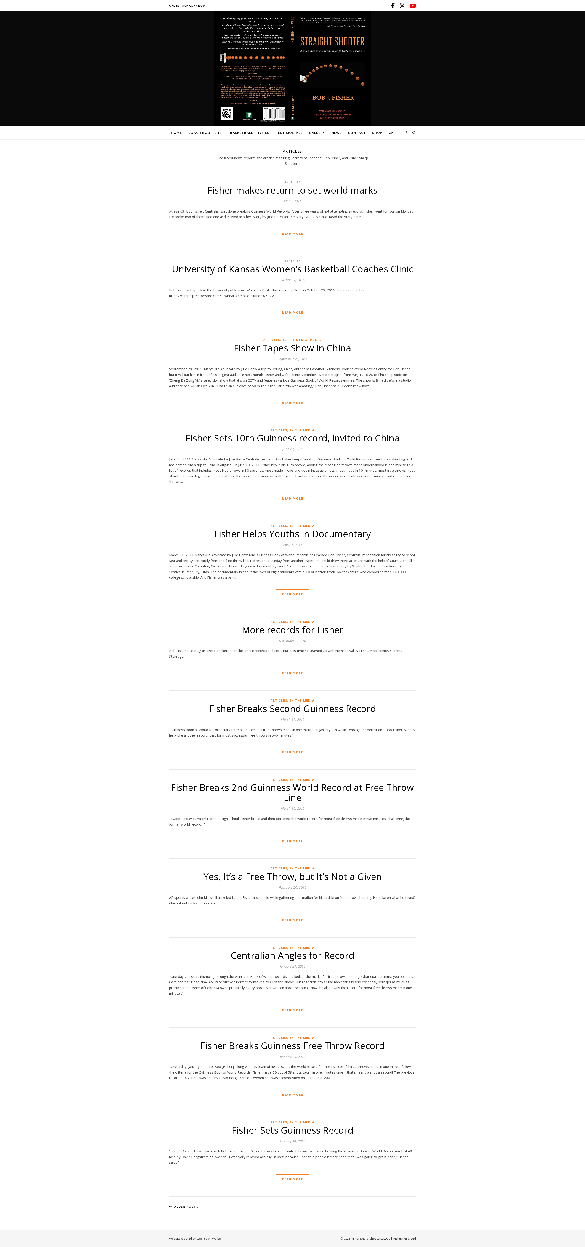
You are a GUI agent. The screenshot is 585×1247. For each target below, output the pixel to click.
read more (292, 233)
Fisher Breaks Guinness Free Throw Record (292, 1045)
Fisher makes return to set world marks (292, 190)
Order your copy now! (188, 6)
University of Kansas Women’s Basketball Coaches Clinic (292, 269)
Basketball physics (249, 132)
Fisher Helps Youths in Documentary (292, 533)
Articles (292, 182)
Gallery (317, 132)
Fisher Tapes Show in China (292, 348)
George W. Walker (209, 1238)
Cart (393, 132)
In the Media (295, 340)
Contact (357, 132)
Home (176, 132)
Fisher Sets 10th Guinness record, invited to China (293, 438)
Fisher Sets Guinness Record (293, 1130)
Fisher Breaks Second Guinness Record (292, 708)
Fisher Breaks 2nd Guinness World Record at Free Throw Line (292, 792)
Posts (316, 340)
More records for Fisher (292, 629)
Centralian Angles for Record (292, 955)
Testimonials (289, 132)
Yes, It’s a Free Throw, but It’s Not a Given (292, 876)
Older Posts (186, 1206)
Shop (377, 132)
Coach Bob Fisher (206, 132)
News (336, 132)
